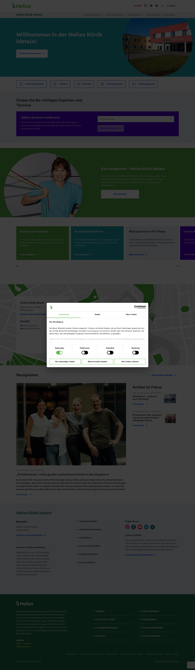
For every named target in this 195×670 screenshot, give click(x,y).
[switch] (85, 353)
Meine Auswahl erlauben (97, 362)
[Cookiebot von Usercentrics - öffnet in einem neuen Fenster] (136, 307)
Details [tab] (97, 314)
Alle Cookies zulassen (130, 362)
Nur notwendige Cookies (65, 362)
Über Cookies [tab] (131, 314)
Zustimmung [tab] (64, 314)
